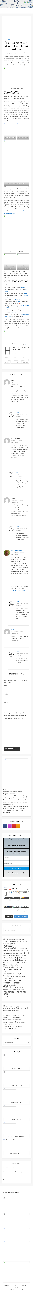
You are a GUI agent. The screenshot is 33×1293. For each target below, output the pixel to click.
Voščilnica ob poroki (20, 976)
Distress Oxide (10, 948)
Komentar (6, 722)
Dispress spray (8, 944)
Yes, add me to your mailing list (14, 718)
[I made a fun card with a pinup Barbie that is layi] (25, 910)
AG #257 (26, 293)
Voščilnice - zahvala (19, 989)
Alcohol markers (13, 939)
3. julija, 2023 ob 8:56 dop (22, 603)
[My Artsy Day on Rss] (18, 826)
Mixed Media (8, 958)
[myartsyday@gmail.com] (14, 826)
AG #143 (25, 310)
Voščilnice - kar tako (12, 980)
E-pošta (6, 694)
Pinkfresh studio (10, 960)
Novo (5, 960)
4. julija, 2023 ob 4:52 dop (17, 440)
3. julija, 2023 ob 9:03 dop (22, 528)
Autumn (5, 941)
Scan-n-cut (18, 962)
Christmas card (15, 1010)
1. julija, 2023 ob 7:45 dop (17, 500)
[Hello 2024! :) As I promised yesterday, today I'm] (25, 901)
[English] (25, 2)
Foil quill (26, 953)
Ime (5, 685)
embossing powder (11, 1015)
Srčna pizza (6, 1180)
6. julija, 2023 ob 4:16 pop (22, 414)
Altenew (21, 939)
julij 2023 (26, 344)
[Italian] (28, 2)
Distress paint (23, 948)
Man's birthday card (16, 1019)
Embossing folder (25, 950)
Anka (17, 412)
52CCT (6, 939)
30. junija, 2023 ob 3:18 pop (17, 552)
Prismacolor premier (8, 962)
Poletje (18, 960)
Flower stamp (8, 360)
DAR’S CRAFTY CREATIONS (19, 583)
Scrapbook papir (8, 1024)
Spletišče (6, 702)
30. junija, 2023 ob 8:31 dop (17, 631)
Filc (21, 953)
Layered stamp (7, 1019)
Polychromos (24, 960)
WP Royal (20, 1290)
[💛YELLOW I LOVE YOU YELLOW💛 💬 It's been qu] (8, 901)
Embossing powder (11, 953)
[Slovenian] (30, 2)
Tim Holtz (14, 965)
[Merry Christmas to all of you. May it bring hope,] (16, 910)
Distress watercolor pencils (11, 950)
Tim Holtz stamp (16, 362)
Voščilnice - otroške (9, 985)
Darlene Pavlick (16, 550)
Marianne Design (9, 955)
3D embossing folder (11, 1006)
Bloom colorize (7, 1010)
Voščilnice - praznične (13, 987)
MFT (25, 955)
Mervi (13, 630)
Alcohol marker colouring (9, 1008)
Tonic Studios (9, 1028)
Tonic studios (9, 967)
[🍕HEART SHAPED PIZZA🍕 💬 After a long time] (16, 901)
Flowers (16, 360)
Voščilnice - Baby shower (8, 978)
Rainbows (7, 362)
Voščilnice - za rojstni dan (16, 40)
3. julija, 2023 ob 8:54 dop (22, 653)
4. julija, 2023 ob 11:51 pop (22, 474)
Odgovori (14, 384)
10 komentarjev (21, 53)
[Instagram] (10, 826)
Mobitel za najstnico (9, 1168)
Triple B (13, 581)
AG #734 (18, 301)
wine (24, 1029)
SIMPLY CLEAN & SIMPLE (18, 590)
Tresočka (19, 967)
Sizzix (26, 962)
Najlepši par (20, 958)
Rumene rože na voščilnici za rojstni (13, 1172)
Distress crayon (18, 944)
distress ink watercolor (19, 358)
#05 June (13, 312)
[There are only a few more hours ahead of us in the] (8, 910)
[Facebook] (5, 826)
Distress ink (8, 946)
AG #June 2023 (17, 299)
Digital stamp (25, 941)
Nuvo (17, 1022)
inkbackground (23, 360)
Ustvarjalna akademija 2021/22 (13, 970)
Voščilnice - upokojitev (9, 989)
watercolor (25, 362)
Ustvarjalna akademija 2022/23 (15, 974)
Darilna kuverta (15, 941)
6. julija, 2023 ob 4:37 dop (17, 382)
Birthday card (8, 358)
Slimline (6, 965)
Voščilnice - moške (11, 983)
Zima (5, 996)
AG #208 (22, 287)
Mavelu (19, 955)
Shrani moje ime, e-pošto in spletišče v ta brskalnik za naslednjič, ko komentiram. (16, 714)
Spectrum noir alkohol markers (13, 1026)
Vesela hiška (8, 976)
